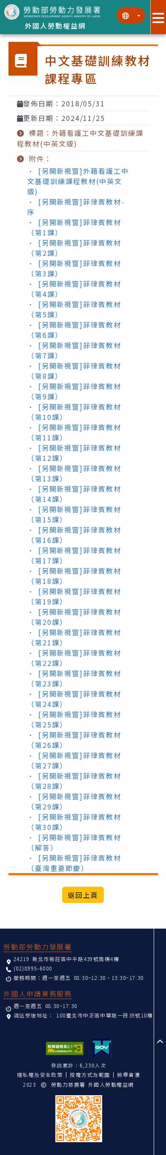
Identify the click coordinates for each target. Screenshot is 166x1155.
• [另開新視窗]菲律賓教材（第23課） (74, 678)
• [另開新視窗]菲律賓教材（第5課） (74, 309)
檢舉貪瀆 (128, 1074)
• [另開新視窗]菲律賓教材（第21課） (74, 637)
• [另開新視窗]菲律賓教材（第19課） (74, 596)
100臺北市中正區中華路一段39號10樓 (104, 1015)
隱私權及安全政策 (40, 1074)
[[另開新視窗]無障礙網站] (64, 1048)
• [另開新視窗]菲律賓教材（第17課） (74, 555)
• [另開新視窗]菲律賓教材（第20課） (74, 617)
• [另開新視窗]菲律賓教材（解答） (74, 842)
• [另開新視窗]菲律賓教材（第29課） (74, 801)
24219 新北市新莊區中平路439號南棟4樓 (66, 958)
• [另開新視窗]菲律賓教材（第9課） (74, 391)
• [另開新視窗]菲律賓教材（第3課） (74, 268)
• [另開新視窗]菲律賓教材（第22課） (74, 658)
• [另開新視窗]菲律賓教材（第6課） (74, 330)
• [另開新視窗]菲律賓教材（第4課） (74, 288)
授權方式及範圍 (90, 1074)
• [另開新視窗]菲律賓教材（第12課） (74, 453)
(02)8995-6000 (33, 968)
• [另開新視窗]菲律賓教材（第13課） (74, 473)
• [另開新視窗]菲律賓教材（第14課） (74, 494)
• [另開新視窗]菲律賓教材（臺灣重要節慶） (74, 863)
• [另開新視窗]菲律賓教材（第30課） (74, 822)
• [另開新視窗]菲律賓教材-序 (75, 206)
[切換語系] (130, 15)
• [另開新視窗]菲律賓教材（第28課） (74, 781)
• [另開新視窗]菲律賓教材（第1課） (74, 227)
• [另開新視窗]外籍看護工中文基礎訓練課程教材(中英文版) (78, 181)
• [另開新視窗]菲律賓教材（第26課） (74, 740)
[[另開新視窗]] (102, 1048)
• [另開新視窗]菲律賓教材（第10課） (74, 412)
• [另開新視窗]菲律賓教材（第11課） (74, 432)
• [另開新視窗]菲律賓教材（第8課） (74, 371)
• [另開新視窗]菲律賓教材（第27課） (74, 760)
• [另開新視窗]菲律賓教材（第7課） (74, 350)
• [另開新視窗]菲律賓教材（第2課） (74, 247)
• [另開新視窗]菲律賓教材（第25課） (74, 719)
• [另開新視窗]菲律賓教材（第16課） (74, 535)
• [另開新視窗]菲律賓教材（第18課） (74, 576)
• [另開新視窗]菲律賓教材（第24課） (74, 699)
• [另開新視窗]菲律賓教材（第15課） (74, 514)
